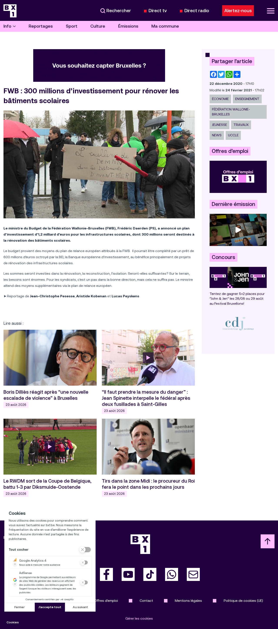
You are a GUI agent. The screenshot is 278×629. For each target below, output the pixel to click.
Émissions (128, 26)
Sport (71, 26)
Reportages (41, 26)
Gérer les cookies (139, 618)
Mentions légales (188, 600)
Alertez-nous (238, 10)
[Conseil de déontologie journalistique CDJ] (238, 323)
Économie (220, 98)
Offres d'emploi (106, 600)
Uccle (233, 135)
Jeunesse (219, 124)
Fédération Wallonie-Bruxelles (231, 112)
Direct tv (158, 11)
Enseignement (247, 98)
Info (7, 26)
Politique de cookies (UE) (243, 600)
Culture (97, 26)
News (217, 135)
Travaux (241, 124)
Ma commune (165, 26)
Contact (146, 600)
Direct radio (196, 11)
